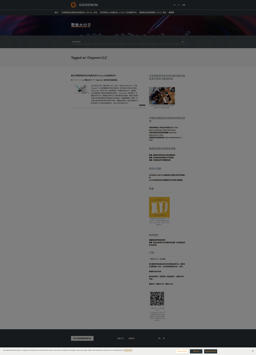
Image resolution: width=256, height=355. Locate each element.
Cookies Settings (182, 351)
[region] (128, 351)
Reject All (196, 351)
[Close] (253, 351)
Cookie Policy (128, 350)
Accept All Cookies (210, 351)
